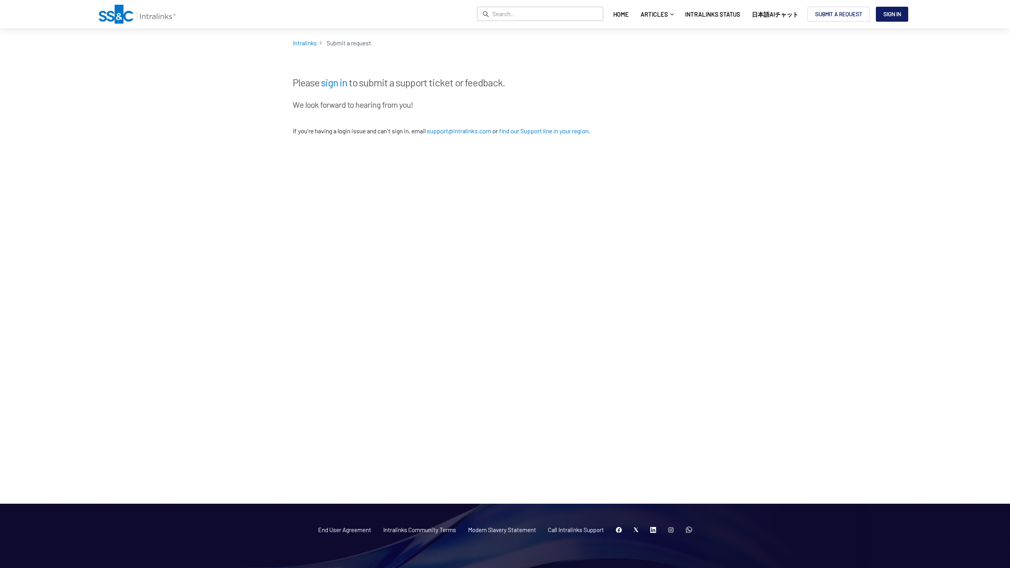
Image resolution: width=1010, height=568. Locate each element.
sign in (334, 82)
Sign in (892, 14)
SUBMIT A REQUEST (838, 14)
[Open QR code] (689, 530)
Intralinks (305, 43)
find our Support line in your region (544, 131)
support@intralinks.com (459, 131)
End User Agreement (344, 529)
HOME (621, 14)
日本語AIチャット (775, 14)
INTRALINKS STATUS (712, 14)
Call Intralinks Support (576, 529)
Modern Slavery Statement (502, 529)
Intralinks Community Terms (419, 529)
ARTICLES (655, 14)
